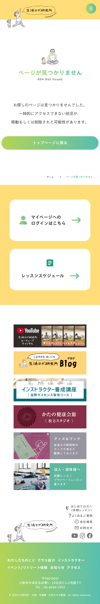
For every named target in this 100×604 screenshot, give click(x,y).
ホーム (50, 177)
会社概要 (86, 522)
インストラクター (71, 560)
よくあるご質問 (82, 516)
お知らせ (57, 567)
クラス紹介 (46, 560)
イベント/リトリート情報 (27, 567)
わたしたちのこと (21, 560)
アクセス (74, 567)
